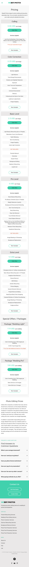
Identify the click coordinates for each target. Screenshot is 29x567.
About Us (3, 540)
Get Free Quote (14, 489)
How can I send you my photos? (10, 455)
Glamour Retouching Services (8, 522)
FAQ (2, 545)
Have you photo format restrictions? (11, 461)
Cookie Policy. (15, 553)
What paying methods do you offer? (11, 476)
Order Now (14, 30)
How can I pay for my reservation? (10, 466)
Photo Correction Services (7, 520)
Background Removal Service (8, 525)
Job (2, 548)
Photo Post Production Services (9, 527)
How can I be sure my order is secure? (11, 471)
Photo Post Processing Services (9, 530)
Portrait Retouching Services (8, 514)
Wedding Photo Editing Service (8, 517)
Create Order (14, 494)
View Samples (14, 50)
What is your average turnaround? (10, 450)
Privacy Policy (24, 552)
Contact (3, 543)
